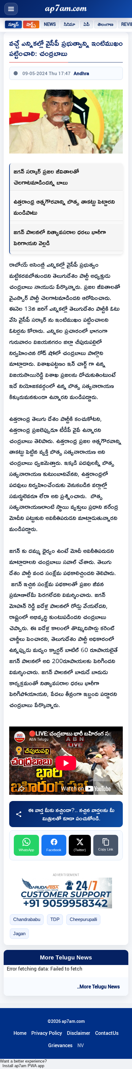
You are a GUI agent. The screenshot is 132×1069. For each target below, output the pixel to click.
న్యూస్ (13, 24)
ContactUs (106, 1033)
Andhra (81, 73)
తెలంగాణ (106, 24)
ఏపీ (86, 24)
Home (20, 1033)
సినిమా (69, 24)
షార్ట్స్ (31, 24)
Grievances (60, 1045)
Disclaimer (78, 1033)
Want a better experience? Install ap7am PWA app (23, 1063)
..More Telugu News (98, 986)
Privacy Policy (46, 1033)
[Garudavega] (66, 893)
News (50, 24)
